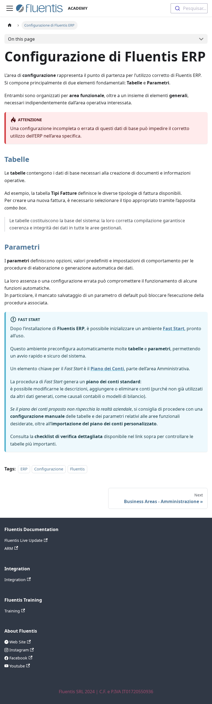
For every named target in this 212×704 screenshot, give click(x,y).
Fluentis (77, 469)
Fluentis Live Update (23, 540)
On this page (21, 39)
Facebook (17, 658)
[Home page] (9, 25)
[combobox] (189, 8)
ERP (24, 469)
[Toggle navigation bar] (10, 8)
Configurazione (48, 469)
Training (12, 611)
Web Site (17, 642)
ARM (8, 548)
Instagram (18, 650)
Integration (15, 579)
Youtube (16, 666)
